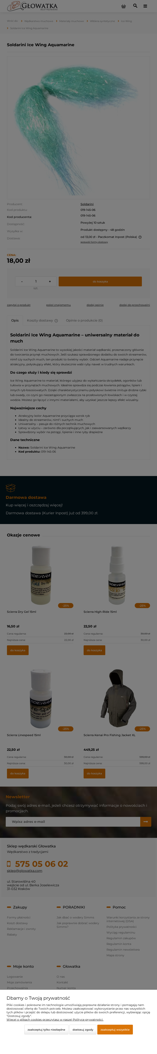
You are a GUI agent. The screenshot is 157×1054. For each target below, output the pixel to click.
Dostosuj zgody (83, 1029)
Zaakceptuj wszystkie (115, 1029)
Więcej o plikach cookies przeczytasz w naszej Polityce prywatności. (55, 1019)
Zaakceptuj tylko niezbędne (46, 1029)
